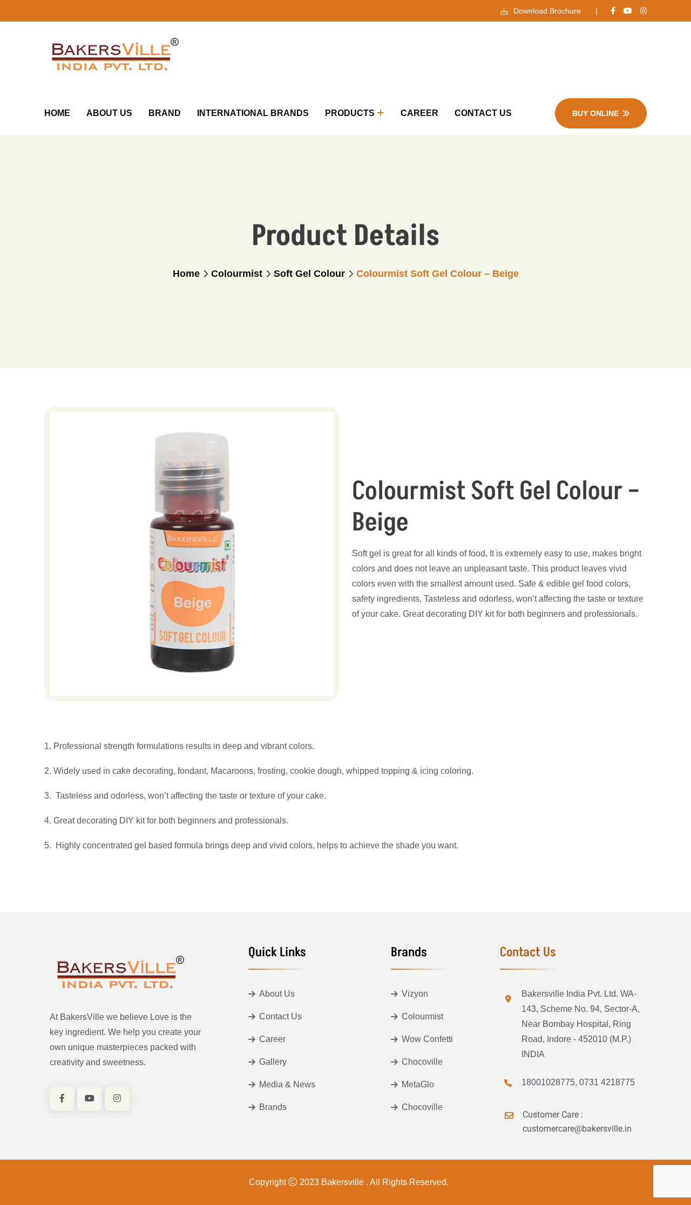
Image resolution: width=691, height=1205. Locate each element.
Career (419, 113)
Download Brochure (546, 10)
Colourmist (236, 273)
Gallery (273, 1061)
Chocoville (422, 1061)
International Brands (253, 113)
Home (57, 113)
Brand (164, 113)
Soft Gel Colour (309, 273)
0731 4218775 (607, 1082)
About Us (109, 113)
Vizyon (415, 993)
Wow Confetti (427, 1039)
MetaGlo (418, 1084)
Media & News (287, 1084)
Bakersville (343, 1182)
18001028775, (549, 1082)
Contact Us (483, 113)
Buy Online (595, 113)
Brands (273, 1107)
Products (350, 113)
